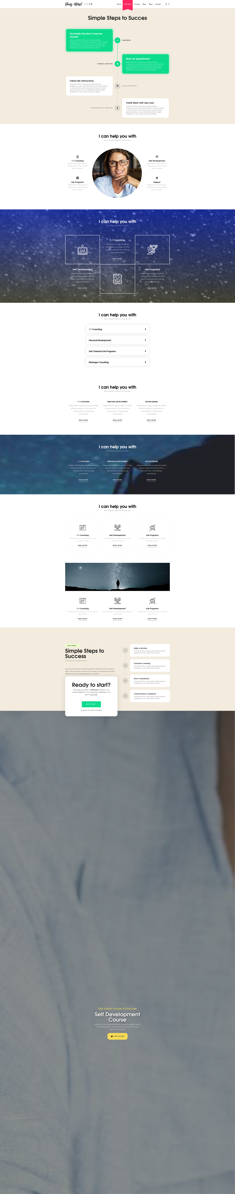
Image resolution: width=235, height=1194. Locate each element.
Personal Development (100, 340)
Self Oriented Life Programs (102, 351)
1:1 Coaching (95, 329)
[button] (117, 329)
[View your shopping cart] (166, 4)
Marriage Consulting (99, 362)
